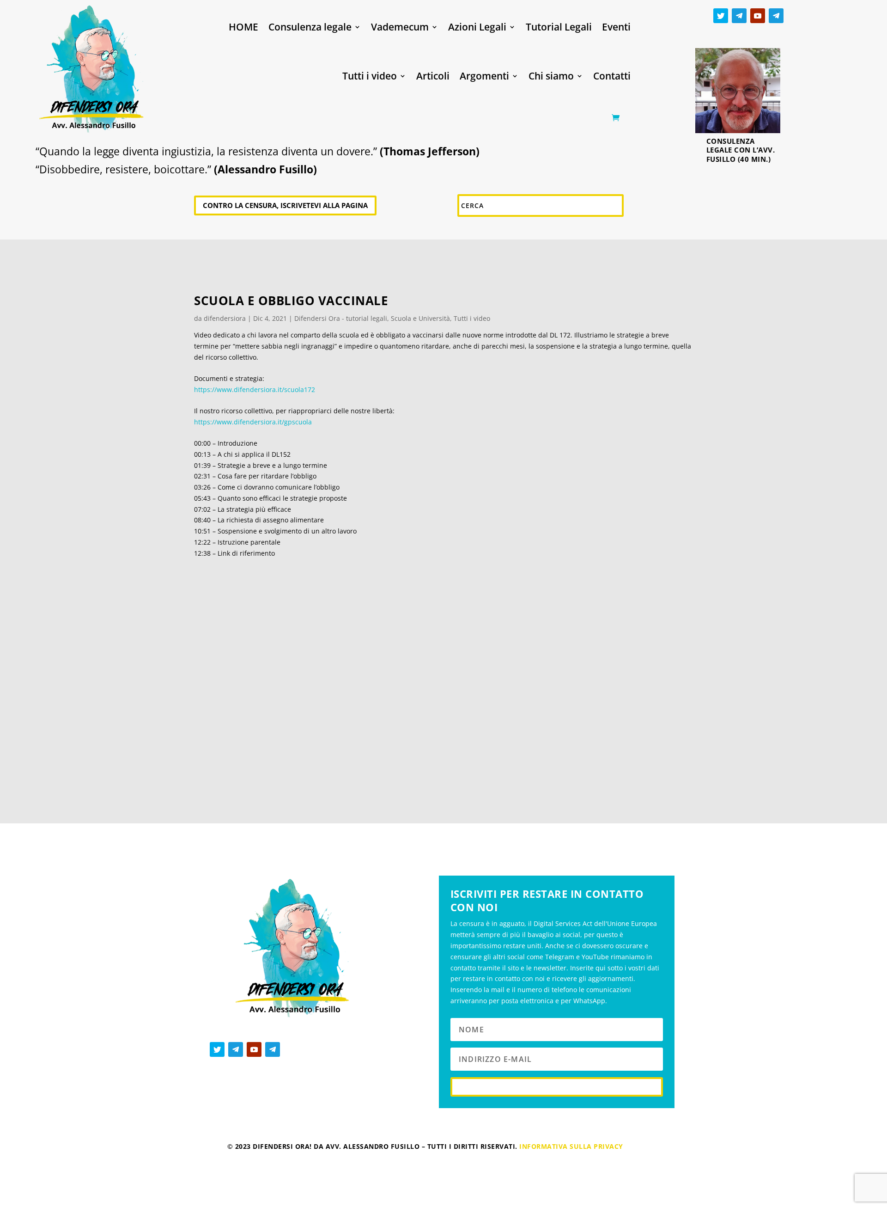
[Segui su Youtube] (757, 15)
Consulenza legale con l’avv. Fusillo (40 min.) (740, 150)
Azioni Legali (477, 26)
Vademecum (400, 26)
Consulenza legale (310, 26)
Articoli (433, 75)
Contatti (612, 75)
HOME (243, 26)
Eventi (616, 26)
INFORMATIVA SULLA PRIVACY (571, 1146)
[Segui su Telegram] (739, 15)
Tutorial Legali (559, 26)
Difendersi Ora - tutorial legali (340, 318)
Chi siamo (551, 75)
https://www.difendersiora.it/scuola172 (254, 389)
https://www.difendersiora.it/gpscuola (253, 421)
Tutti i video (369, 75)
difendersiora (225, 318)
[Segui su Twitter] (720, 15)
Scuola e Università (420, 318)
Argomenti (484, 75)
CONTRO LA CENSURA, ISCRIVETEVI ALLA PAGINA (285, 205)
